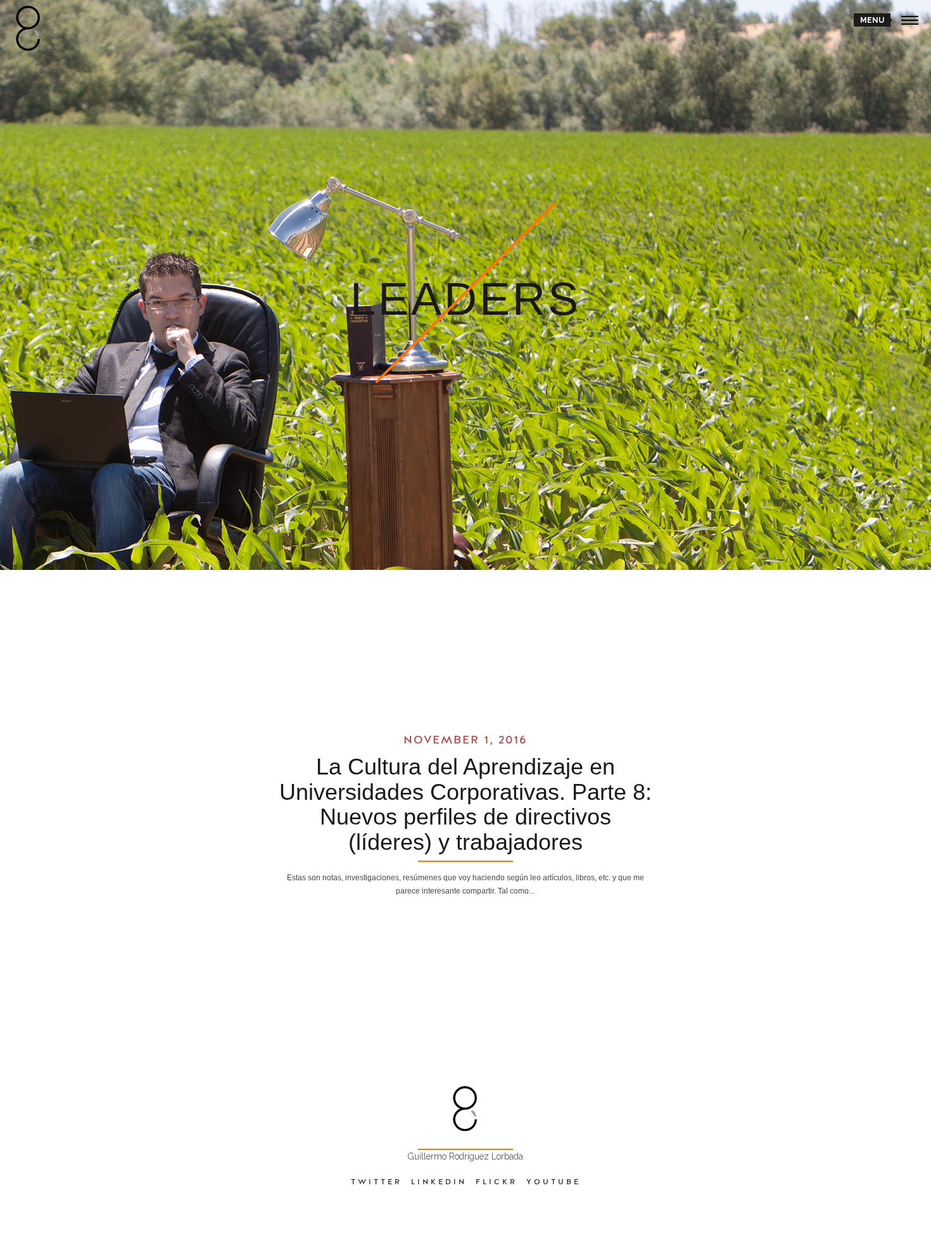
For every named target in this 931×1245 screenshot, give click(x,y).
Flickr (496, 1182)
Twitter (376, 1182)
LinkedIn (439, 1182)
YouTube (553, 1182)
